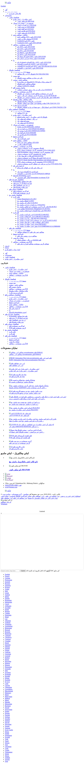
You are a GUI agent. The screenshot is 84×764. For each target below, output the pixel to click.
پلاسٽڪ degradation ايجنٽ (22, 175)
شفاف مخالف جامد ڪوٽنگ (26, 84)
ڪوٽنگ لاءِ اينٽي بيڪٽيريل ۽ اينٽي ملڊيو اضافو (32, 117)
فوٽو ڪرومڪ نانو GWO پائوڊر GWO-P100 (31, 56)
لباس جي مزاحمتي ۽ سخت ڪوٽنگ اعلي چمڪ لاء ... (26, 432)
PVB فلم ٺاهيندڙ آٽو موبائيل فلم (19, 438)
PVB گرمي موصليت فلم (21, 193)
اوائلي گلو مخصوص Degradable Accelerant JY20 (33, 177)
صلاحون (25, 494)
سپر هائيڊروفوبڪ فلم (20, 187)
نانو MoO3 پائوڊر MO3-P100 (26, 52)
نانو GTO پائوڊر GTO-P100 (26, 49)
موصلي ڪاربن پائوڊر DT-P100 (27, 39)
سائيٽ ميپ (6, 494)
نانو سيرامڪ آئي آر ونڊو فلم (22, 183)
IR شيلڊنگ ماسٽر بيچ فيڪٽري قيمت (21, 382)
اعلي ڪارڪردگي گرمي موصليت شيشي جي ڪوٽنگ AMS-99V (38, 97)
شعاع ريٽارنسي (18, 238)
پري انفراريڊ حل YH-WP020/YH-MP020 (30, 129)
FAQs (7, 248)
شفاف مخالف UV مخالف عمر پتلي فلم (30, 232)
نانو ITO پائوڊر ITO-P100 (25, 51)
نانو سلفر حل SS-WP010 (25, 123)
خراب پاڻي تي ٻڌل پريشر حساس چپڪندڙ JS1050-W (34, 90)
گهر (6, 10)
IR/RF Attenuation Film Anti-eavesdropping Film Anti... (27, 360)
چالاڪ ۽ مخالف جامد (20, 35)
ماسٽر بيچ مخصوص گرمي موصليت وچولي (31, 154)
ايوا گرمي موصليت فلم (21, 191)
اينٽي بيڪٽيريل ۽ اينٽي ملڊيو (22, 19)
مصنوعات (8, 15)
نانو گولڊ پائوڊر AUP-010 (25, 29)
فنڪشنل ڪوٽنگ (14, 70)
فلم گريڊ (16, 212)
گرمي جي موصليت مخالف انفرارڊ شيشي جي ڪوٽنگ (35, 94)
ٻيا (14, 60)
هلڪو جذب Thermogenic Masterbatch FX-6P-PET (33, 209)
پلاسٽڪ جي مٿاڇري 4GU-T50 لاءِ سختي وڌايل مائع (34, 82)
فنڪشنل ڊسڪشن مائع (17, 109)
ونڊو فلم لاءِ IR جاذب (16, 449)
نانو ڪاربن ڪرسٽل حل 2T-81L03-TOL (30, 156)
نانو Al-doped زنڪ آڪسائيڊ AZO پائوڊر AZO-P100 (34, 62)
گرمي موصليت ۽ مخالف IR (22, 45)
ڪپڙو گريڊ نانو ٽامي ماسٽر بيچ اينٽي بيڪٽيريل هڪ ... (26, 421)
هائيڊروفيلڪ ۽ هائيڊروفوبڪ (22, 99)
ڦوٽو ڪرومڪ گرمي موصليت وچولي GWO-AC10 (34, 158)
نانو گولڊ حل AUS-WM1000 (26, 133)
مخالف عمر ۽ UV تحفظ (21, 72)
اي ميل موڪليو (6, 502)
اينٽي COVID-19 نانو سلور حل (19, 415)
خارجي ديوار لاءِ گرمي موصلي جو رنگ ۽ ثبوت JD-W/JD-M (36, 95)
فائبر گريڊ (16, 197)
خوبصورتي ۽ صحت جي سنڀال (23, 23)
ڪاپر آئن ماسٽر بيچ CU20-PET (27, 203)
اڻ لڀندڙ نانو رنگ (18, 166)
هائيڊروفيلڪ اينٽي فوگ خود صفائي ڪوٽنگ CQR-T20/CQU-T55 (38, 103)
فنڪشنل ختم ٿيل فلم (16, 179)
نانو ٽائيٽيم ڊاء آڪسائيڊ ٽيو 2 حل (27, 172)
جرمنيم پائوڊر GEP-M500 (25, 27)
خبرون (7, 246)
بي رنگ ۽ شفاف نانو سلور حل (27, 119)
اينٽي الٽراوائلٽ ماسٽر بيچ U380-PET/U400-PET (33, 216)
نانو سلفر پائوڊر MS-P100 (25, 21)
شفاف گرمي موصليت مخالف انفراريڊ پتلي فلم (33, 244)
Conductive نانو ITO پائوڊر (26, 41)
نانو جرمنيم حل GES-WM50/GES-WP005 (31, 131)
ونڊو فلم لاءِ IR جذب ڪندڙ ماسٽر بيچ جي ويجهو (25, 393)
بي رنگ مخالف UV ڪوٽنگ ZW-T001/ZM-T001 (33, 74)
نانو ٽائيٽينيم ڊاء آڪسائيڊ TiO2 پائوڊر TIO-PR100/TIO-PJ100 (37, 66)
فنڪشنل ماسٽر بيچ (15, 195)
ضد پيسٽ (16, 76)
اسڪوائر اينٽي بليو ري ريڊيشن (70, 496)
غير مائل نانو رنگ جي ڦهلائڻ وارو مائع (29, 168)
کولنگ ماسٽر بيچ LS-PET (25, 201)
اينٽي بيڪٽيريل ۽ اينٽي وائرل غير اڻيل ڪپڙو (23, 371)
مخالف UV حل (22, 113)
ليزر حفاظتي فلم (6, 498)
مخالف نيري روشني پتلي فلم (27, 236)
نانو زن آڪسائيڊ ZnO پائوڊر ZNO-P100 (30, 68)
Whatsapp (4, 504)
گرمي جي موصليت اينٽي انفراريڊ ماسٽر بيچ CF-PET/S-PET (37, 220)
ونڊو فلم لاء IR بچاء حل (17, 376)
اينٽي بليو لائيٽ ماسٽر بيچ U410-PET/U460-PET (33, 214)
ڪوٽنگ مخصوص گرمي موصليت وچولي (30, 148)
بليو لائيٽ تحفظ (18, 136)
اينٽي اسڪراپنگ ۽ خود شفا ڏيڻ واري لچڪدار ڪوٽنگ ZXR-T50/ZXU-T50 (41, 107)
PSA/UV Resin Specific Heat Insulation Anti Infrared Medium (37, 160)
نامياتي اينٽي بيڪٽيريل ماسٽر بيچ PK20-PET (31, 224)
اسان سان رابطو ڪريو (12, 250)
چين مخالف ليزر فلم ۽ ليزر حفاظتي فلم (46, 496)
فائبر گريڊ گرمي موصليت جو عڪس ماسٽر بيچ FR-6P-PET (37, 207)
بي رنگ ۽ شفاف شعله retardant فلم (29, 240)
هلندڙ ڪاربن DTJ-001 (24, 144)
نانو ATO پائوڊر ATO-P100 (26, 47)
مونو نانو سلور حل (23, 121)
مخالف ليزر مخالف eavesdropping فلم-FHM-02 (25, 354)
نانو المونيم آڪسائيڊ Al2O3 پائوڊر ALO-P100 (32, 64)
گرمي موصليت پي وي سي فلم (19, 443)
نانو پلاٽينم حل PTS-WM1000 (26, 135)
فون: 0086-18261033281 (13, 485)
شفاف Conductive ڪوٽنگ (26, 86)
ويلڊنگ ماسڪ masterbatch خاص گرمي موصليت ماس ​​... (28, 388)
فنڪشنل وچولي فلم (16, 189)
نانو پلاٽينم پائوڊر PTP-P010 (26, 31)
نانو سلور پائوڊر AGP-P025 (26, 33)
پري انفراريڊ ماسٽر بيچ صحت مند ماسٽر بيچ (23, 404)
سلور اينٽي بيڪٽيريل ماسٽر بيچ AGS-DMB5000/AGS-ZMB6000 (38, 226)
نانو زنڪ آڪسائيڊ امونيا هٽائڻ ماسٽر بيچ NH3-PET (34, 211)
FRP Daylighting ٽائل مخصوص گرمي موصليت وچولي (35, 152)
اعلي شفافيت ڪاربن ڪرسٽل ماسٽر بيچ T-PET (33, 222)
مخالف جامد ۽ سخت (20, 80)
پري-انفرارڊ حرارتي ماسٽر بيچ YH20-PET (31, 205)
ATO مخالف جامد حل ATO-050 (28, 142)
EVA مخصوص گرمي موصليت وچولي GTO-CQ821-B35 (36, 150)
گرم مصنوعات (17, 494)
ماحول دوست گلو (19, 88)
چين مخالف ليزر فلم (20, 498)
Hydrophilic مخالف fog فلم (22, 181)
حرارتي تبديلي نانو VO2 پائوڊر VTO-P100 (31, 58)
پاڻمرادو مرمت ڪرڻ (20, 105)
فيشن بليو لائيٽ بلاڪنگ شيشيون (20, 496)
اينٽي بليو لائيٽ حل (23, 138)
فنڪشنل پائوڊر (14, 17)
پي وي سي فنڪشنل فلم (21, 185)
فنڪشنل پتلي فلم (15, 228)
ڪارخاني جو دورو (15, 13)
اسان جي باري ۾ (11, 11)
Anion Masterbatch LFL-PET (26, 199)
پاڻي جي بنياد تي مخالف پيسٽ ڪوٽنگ (29, 78)
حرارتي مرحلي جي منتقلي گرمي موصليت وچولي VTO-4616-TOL (39, 164)
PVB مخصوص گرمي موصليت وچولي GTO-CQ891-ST (35, 162)
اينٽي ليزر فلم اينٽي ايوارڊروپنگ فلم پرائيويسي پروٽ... (27, 399)
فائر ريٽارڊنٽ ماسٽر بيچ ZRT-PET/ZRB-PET (32, 218)
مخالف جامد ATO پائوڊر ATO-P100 (29, 37)
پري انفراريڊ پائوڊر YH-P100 (26, 25)
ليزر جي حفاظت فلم (16, 365)
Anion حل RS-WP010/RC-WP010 (28, 127)
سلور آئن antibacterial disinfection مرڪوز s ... (24, 426)
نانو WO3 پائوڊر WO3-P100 (26, 54)
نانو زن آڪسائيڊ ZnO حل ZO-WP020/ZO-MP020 (33, 174)
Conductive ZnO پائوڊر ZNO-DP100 (29, 43)
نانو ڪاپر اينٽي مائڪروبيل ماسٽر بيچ (23, 462)
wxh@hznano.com (11, 487)
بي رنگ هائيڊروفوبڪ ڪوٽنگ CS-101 (29, 101)
